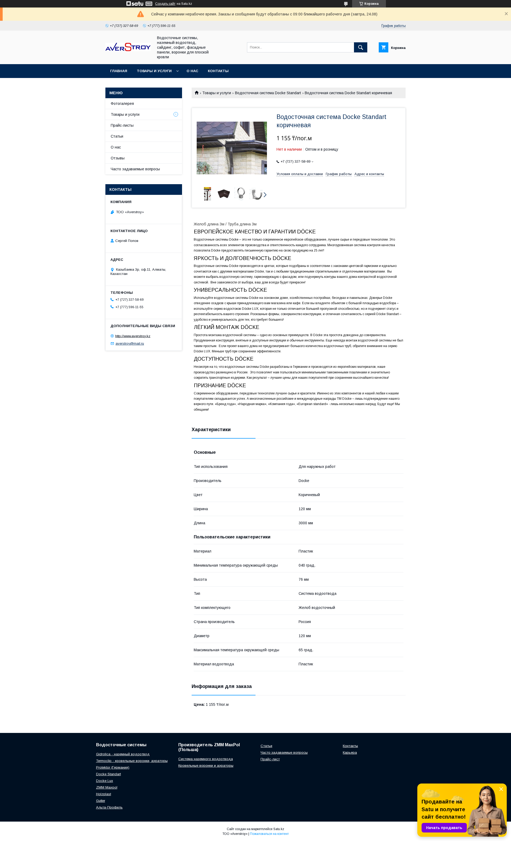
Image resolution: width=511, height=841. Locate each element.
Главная (118, 71)
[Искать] (360, 47)
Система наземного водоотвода (205, 759)
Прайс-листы (122, 125)
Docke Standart (108, 774)
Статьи (117, 136)
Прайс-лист (270, 759)
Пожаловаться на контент (269, 834)
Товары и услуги (154, 71)
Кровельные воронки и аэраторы (205, 766)
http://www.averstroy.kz (132, 336)
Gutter (100, 801)
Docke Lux (104, 781)
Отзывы (118, 158)
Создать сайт (165, 4)
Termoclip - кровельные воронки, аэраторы (132, 761)
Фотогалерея (122, 103)
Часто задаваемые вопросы (135, 169)
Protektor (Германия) (112, 767)
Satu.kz (278, 829)
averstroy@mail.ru (130, 343)
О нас (192, 71)
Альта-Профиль (109, 807)
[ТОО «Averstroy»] (128, 50)
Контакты (218, 71)
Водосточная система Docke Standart (268, 93)
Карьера (350, 753)
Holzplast (103, 794)
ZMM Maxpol (106, 787)
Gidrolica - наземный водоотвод (123, 754)
